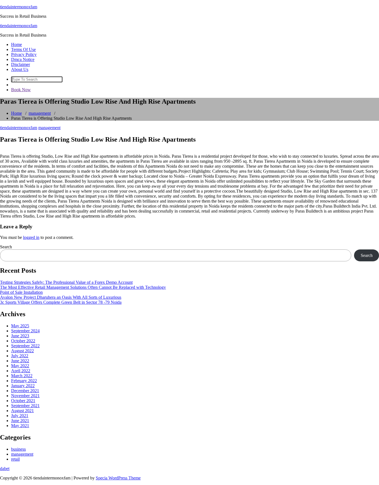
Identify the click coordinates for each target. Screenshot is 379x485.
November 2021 (25, 395)
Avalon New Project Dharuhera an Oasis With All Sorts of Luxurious (60, 297)
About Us (19, 69)
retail (15, 459)
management (40, 113)
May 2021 (20, 425)
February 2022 (24, 380)
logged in (31, 237)
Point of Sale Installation (21, 292)
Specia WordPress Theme (118, 478)
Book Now (21, 89)
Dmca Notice (22, 59)
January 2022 (23, 385)
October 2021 (23, 400)
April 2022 (20, 370)
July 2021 (19, 415)
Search (6, 246)
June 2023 (20, 335)
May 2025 (20, 325)
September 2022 (25, 345)
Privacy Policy (24, 54)
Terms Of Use (23, 49)
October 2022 (23, 340)
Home (16, 44)
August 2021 (22, 410)
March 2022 (21, 375)
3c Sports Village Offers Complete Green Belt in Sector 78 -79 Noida (61, 302)
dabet (4, 468)
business (18, 449)
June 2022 (20, 360)
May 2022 (20, 365)
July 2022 (19, 355)
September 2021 (25, 405)
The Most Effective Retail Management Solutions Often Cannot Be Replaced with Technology (83, 287)
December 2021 (25, 390)
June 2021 (20, 420)
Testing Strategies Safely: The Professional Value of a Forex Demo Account (66, 282)
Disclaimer (20, 64)
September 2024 (25, 330)
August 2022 (22, 350)
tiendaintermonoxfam (18, 6)
